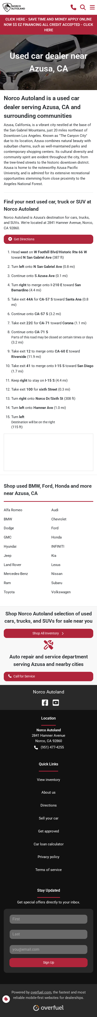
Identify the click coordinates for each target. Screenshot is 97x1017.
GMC (8, 537)
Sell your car (48, 818)
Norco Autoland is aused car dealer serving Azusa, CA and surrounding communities (42, 107)
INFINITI (57, 546)
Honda (56, 537)
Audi (54, 510)
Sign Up (48, 962)
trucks (84, 217)
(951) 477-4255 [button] (52, 747)
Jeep (7, 556)
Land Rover (12, 565)
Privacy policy (48, 857)
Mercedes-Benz (16, 574)
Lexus (56, 565)
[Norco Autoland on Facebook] (43, 702)
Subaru (56, 583)
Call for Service (24, 676)
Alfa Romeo (13, 510)
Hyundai (10, 546)
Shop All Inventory (45, 633)
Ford (54, 528)
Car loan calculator (49, 844)
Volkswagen (61, 592)
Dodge (9, 528)
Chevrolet (58, 519)
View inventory (48, 780)
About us (48, 792)
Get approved (48, 831)
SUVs (14, 223)
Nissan (56, 574)
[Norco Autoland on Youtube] (53, 702)
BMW (8, 519)
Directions (48, 805)
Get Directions (24, 239)
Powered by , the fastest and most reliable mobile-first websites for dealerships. (49, 995)
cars (73, 217)
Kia (53, 556)
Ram (7, 583)
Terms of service (48, 870)
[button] (73, 7)
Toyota (9, 592)
